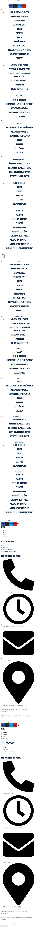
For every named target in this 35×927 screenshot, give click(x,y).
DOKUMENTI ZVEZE (19, 46)
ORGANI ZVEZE (19, 21)
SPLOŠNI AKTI (19, 41)
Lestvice (19, 200)
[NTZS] (17, 1)
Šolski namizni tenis (19, 89)
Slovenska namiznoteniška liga (19, 127)
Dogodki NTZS (19, 116)
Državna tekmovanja (19, 108)
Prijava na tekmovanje (19, 240)
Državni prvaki (19, 204)
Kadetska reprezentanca (19, 172)
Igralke (19, 195)
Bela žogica (19, 148)
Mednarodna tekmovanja (19, 112)
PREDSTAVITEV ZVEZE (19, 16)
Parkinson (19, 85)
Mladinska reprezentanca (19, 168)
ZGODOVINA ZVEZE (19, 25)
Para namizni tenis (19, 80)
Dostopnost (4, 711)
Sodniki (19, 37)
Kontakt (19, 215)
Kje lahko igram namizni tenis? (19, 248)
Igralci (19, 191)
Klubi (19, 29)
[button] (3, 256)
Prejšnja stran (19, 227)
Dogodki (19, 144)
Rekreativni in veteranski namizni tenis (19, 75)
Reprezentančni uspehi (19, 176)
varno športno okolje (19, 244)
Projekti (19, 58)
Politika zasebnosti (21, 709)
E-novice (19, 223)
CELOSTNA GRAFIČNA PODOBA (19, 50)
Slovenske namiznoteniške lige (19, 104)
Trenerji (19, 33)
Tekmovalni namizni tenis (19, 69)
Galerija (19, 153)
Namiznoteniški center (19, 54)
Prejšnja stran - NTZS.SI (19, 236)
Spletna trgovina (19, 219)
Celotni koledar (19, 100)
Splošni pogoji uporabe (7, 709)
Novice (19, 140)
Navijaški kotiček (19, 231)
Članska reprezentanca (19, 164)
